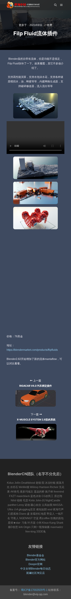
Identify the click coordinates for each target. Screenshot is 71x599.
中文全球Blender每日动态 (35, 568)
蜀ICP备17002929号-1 (34, 590)
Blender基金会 (35, 555)
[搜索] (55, 5)
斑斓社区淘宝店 (35, 573)
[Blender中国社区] (23, 5)
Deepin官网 (35, 564)
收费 (49, 25)
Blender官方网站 (35, 559)
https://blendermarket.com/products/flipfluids (32, 349)
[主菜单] (61, 5)
